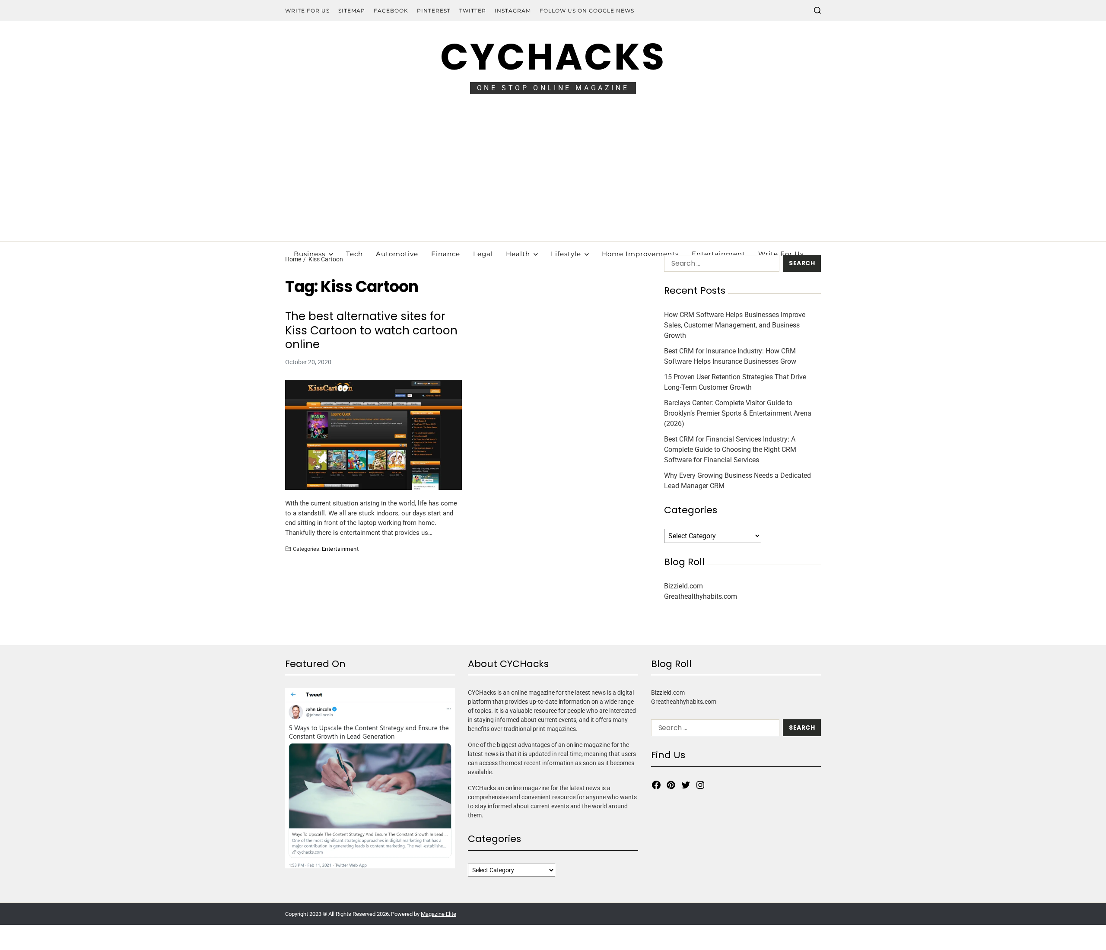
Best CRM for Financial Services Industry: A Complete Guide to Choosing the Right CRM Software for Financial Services (730, 449)
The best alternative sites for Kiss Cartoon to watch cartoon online (371, 330)
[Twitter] (685, 785)
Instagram (513, 10)
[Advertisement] (553, 176)
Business (309, 254)
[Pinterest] (671, 785)
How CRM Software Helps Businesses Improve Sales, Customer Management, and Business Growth (734, 325)
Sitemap (351, 10)
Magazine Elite (438, 914)
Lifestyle (566, 254)
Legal (483, 254)
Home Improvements (640, 254)
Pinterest (434, 10)
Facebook (391, 10)
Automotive (397, 254)
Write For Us (307, 10)
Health (518, 254)
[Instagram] (700, 785)
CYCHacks (553, 56)
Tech (354, 254)
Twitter (472, 10)
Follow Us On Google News (587, 10)
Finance (445, 254)
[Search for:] (720, 265)
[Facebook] (656, 785)
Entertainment (718, 254)
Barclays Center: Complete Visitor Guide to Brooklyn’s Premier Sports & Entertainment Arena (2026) (737, 413)
